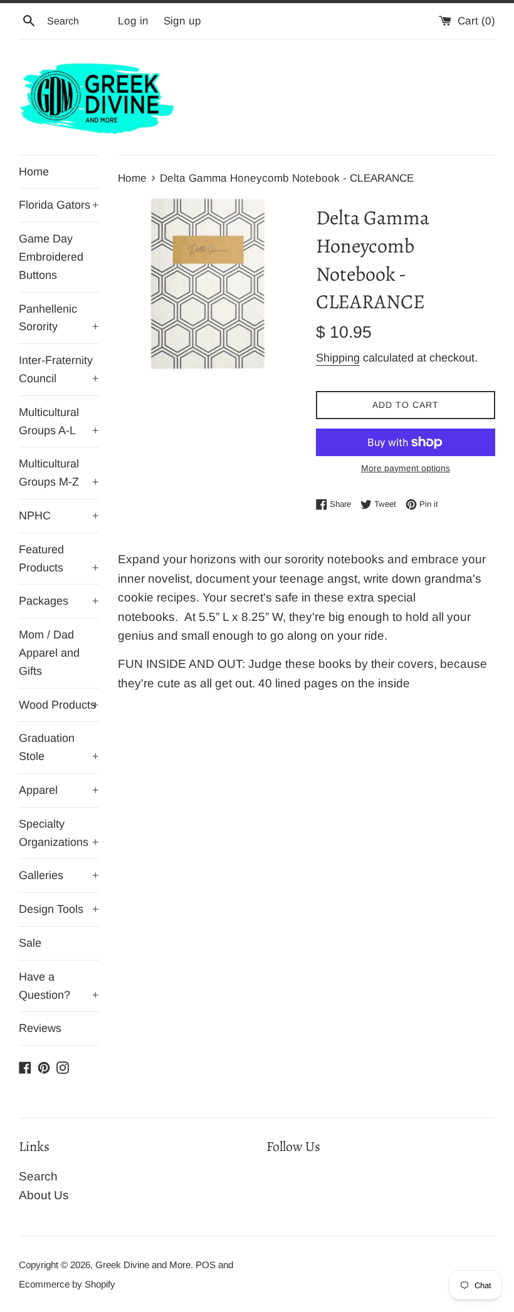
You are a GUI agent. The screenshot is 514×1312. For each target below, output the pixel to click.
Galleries (59, 875)
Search (38, 1176)
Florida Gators (59, 205)
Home (34, 171)
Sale (30, 943)
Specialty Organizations (59, 833)
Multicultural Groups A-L (59, 421)
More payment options (405, 468)
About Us (44, 1195)
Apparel (59, 790)
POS (206, 1264)
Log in (133, 21)
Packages (59, 601)
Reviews (40, 1028)
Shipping (338, 357)
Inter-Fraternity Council (59, 369)
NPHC (59, 515)
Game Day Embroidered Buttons (51, 256)
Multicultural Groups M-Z (59, 472)
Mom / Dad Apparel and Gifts (49, 652)
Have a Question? (59, 986)
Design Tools (59, 909)
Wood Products (59, 705)
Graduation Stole (59, 747)
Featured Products (59, 558)
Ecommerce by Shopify (67, 1284)
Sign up (182, 21)
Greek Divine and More (143, 1264)
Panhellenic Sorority (59, 318)
